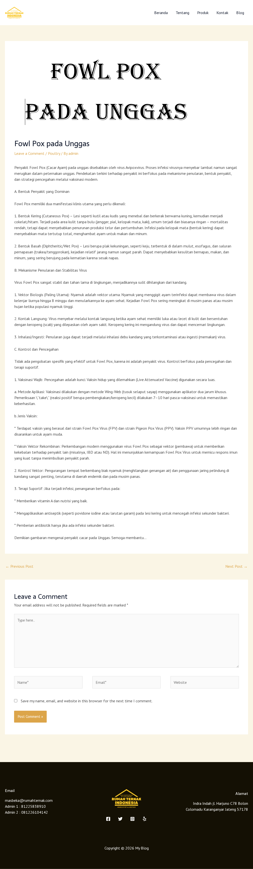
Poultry (54, 153)
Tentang (182, 12)
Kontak (222, 12)
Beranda (161, 12)
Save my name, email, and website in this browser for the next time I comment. (86, 700)
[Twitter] (120, 819)
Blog (240, 12)
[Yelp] (144, 819)
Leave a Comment (29, 153)
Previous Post (19, 566)
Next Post (236, 566)
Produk (203, 12)
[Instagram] (132, 819)
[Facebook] (108, 819)
